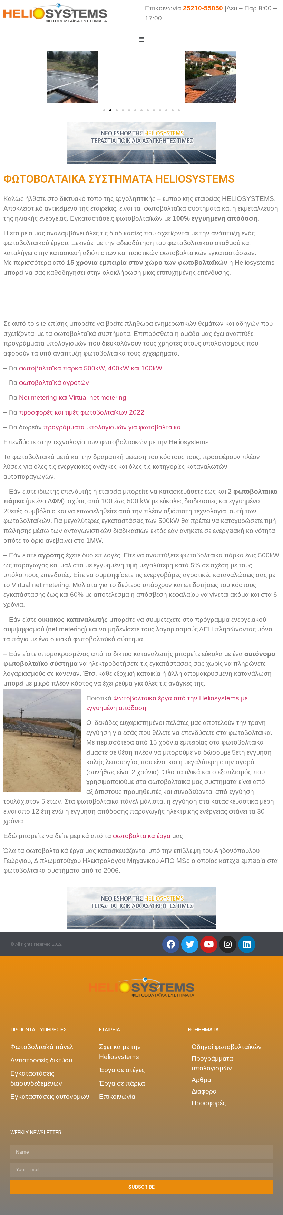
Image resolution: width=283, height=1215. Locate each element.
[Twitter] (189, 944)
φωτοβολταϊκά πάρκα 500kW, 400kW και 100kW (90, 368)
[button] (104, 110)
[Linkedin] (246, 944)
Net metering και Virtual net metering (72, 397)
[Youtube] (208, 944)
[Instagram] (227, 944)
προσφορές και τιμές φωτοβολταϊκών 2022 (81, 412)
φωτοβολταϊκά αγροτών (54, 382)
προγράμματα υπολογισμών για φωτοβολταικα (112, 427)
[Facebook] (170, 944)
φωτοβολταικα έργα (141, 835)
